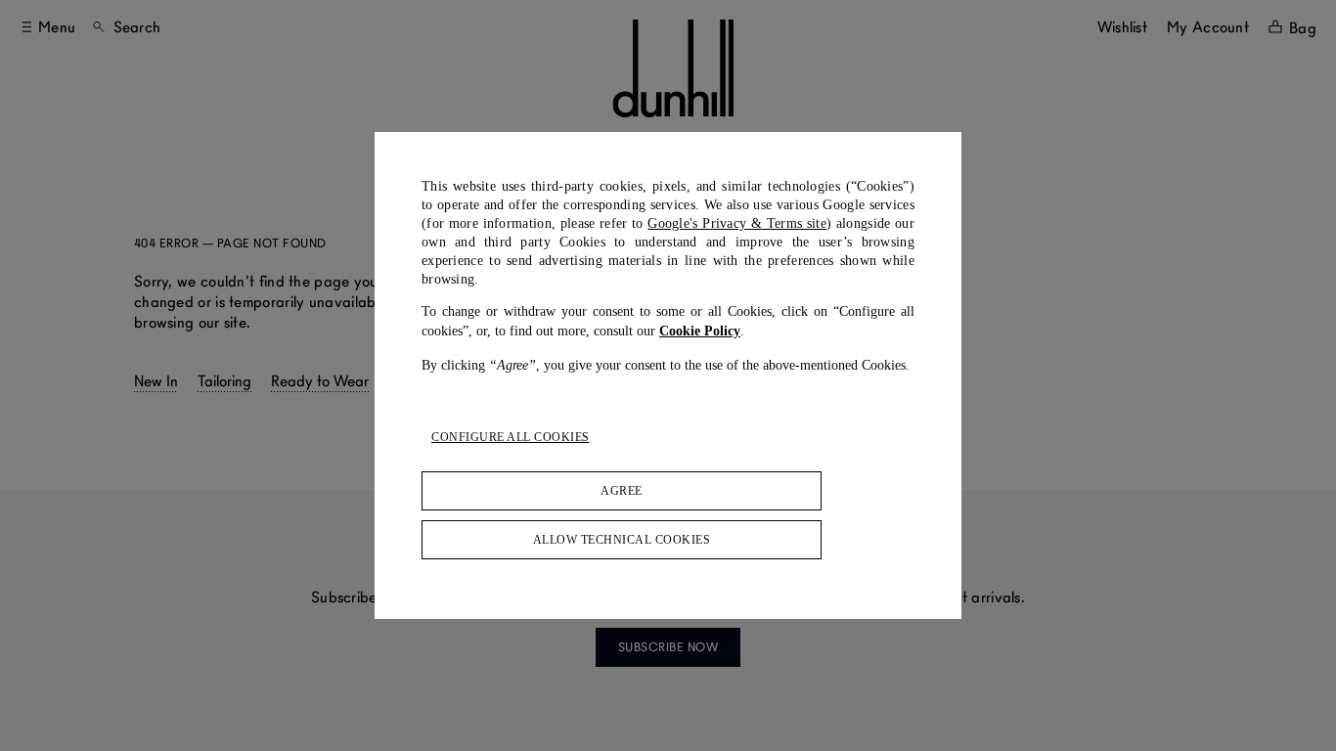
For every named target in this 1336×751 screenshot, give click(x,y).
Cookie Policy (699, 331)
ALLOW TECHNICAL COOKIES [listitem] (622, 540)
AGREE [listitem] (622, 491)
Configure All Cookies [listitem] (510, 437)
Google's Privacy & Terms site (736, 223)
